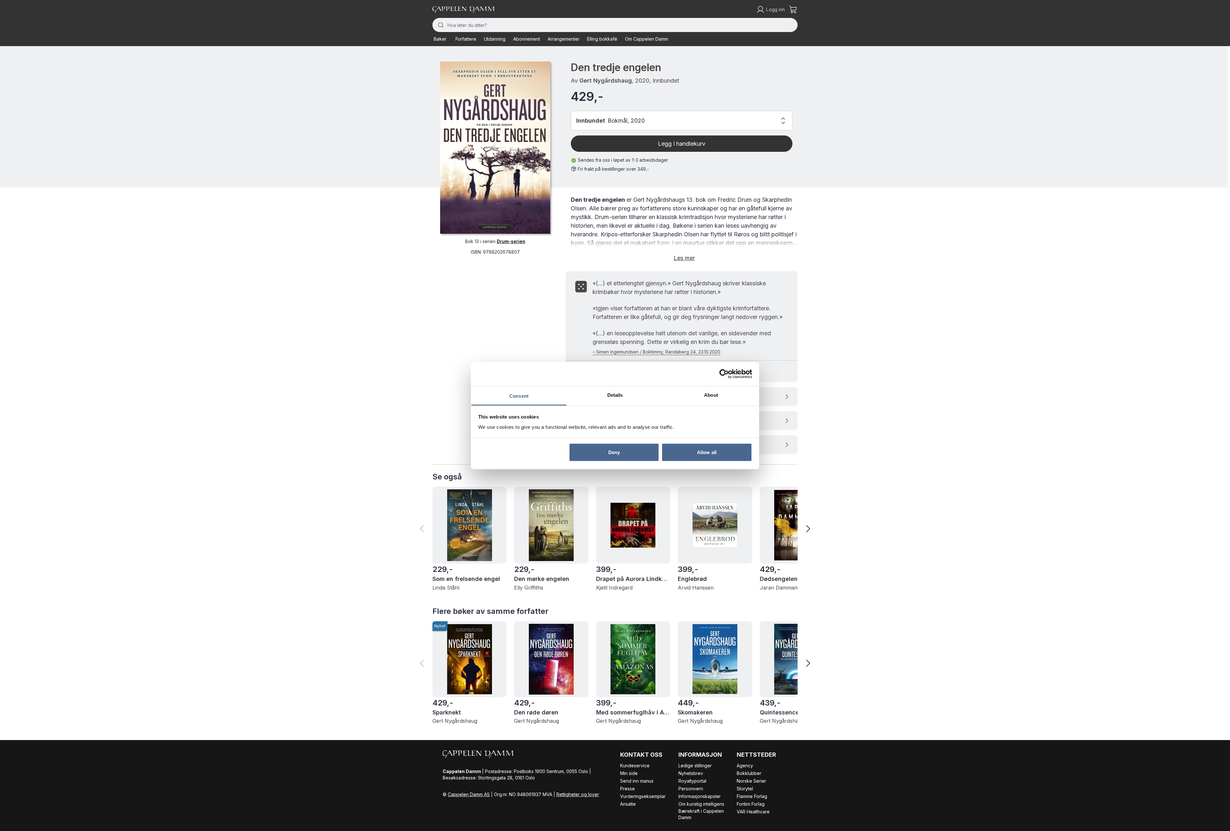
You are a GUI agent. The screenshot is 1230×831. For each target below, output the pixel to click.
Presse (627, 788)
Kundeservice (635, 765)
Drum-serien (511, 241)
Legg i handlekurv (681, 143)
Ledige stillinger (695, 765)
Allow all (707, 452)
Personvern (690, 788)
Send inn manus (636, 781)
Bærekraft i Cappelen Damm (701, 814)
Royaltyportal (692, 781)
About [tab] (711, 394)
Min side (629, 773)
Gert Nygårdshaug (605, 80)
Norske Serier (751, 781)
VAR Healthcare (753, 811)
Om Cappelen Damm (646, 39)
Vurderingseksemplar (643, 796)
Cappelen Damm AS (469, 794)
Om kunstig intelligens (701, 804)
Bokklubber (749, 773)
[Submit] (439, 25)
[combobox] (615, 25)
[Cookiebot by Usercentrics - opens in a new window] (724, 374)
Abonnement (526, 39)
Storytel (745, 788)
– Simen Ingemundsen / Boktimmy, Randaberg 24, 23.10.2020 (656, 351)
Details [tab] (615, 394)
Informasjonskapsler (699, 796)
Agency (745, 765)
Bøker (440, 39)
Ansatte (628, 804)
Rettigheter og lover (577, 794)
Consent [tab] (519, 395)
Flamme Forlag (752, 796)
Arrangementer (563, 39)
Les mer (684, 258)
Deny (614, 452)
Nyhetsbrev (690, 773)
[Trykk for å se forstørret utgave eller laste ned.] (495, 147)
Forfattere (465, 39)
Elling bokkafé (602, 39)
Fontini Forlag (751, 804)
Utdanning (494, 39)
